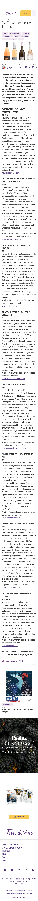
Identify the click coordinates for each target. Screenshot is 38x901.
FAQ (4, 854)
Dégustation (9, 19)
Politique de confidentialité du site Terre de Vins (19, 893)
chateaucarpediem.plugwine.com (15, 448)
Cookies (30, 890)
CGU (4, 857)
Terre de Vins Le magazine (9, 39)
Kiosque (6, 851)
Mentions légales (20, 890)
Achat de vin (26, 33)
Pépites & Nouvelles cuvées (22, 36)
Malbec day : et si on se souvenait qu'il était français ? (18, 711)
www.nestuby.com (9, 306)
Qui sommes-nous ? (12, 847)
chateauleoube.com (10, 646)
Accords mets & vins (15, 33)
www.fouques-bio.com (11, 587)
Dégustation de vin (7, 36)
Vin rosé (21, 39)
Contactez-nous (11, 844)
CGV (4, 860)
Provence (5, 33)
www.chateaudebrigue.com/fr (13, 379)
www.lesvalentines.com (11, 239)
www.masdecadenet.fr (11, 518)
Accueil (3, 19)
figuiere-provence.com (10, 173)
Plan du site (9, 890)
